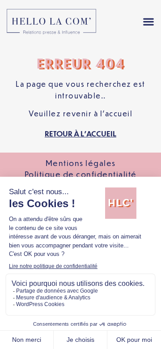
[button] (148, 21)
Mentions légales (81, 163)
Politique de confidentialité (81, 174)
